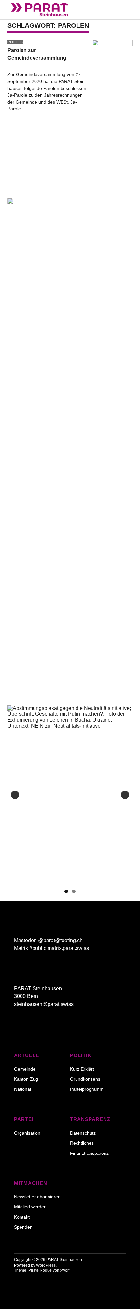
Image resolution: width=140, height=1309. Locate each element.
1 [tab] (66, 891)
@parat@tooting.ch (60, 940)
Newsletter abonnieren (37, 1196)
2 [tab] (74, 891)
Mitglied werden (30, 1206)
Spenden (23, 1227)
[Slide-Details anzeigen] (70, 794)
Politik (15, 42)
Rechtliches (82, 1143)
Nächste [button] (125, 795)
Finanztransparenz (89, 1153)
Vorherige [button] (15, 795)
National (22, 1089)
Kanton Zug (26, 1079)
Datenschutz (83, 1133)
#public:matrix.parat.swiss (59, 948)
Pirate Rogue (40, 1270)
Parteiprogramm (87, 1089)
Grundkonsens (85, 1079)
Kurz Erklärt (82, 1069)
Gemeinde (24, 1069)
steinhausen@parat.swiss (44, 1004)
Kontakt (22, 1216)
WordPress (46, 1265)
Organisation (27, 1133)
